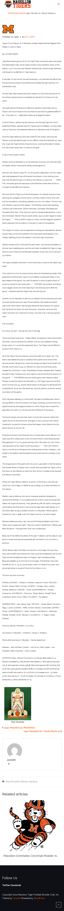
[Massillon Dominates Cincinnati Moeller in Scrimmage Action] (32, 825)
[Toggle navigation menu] (58, 4)
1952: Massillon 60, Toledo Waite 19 (42, 731)
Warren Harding (28, 781)
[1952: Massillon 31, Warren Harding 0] (8, 29)
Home (11, 13)
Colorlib (17, 898)
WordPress (39, 898)
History (22, 13)
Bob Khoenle (13, 781)
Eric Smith (30, 37)
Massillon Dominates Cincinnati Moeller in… (31, 855)
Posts (16, 13)
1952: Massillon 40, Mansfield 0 (19, 727)
